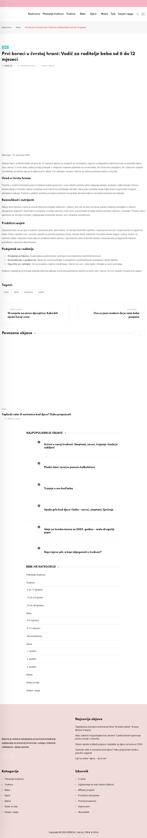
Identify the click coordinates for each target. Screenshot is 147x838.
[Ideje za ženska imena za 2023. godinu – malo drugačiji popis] (33, 531)
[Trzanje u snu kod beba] (33, 488)
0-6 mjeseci (33, 620)
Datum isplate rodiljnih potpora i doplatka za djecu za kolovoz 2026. (109, 744)
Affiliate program (86, 790)
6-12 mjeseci (33, 628)
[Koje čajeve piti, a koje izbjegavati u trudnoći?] (33, 552)
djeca (16, 292)
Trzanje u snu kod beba (58, 488)
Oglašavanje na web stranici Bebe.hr (96, 784)
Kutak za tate (32, 682)
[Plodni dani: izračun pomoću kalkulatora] (33, 467)
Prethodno (16, 310)
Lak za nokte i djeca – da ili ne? (91, 758)
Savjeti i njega (125, 14)
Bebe (82, 14)
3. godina (31, 666)
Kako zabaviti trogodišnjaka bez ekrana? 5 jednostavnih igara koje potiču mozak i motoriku (108, 737)
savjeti (41, 292)
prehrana (28, 292)
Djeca (93, 14)
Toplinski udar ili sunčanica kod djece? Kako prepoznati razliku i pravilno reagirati (107, 751)
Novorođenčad (34, 636)
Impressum (84, 806)
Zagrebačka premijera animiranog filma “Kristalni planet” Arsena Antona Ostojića (107, 728)
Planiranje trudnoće (53, 14)
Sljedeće (132, 310)
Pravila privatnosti (87, 801)
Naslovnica (34, 14)
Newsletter (83, 812)
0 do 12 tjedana (34, 589)
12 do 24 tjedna (34, 597)
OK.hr (95, 832)
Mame (104, 14)
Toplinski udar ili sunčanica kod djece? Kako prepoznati (36, 414)
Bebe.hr (8, 66)
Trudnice (70, 14)
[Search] (137, 14)
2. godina (31, 659)
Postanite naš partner (88, 795)
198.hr (87, 832)
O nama (82, 779)
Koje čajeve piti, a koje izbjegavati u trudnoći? (73, 552)
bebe (6, 292)
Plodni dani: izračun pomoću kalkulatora (69, 467)
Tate (113, 14)
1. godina (31, 651)
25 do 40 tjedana (35, 605)
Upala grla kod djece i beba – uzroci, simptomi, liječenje (78, 509)
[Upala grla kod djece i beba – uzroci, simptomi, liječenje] (33, 510)
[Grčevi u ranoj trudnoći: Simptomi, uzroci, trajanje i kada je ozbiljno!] (33, 446)
